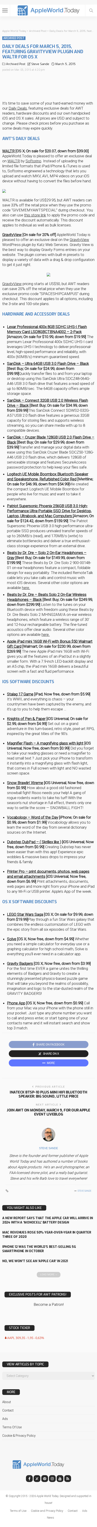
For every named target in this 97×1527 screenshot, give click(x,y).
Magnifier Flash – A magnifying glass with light (45, 743)
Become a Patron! (49, 1304)
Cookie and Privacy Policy (47, 1510)
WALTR (8, 151)
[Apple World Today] (48, 10)
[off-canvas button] (5, 10)
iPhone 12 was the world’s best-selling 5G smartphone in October (39, 1249)
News (50, 1517)
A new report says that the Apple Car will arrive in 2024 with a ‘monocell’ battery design (47, 1220)
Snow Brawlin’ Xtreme (25, 782)
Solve (11, 939)
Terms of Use (12, 1427)
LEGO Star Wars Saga (25, 914)
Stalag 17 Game (20, 694)
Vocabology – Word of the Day (32, 817)
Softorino (33, 161)
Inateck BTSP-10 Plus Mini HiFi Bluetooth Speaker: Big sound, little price (48, 1094)
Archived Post (13, 38)
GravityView (12, 234)
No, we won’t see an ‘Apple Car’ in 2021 (35, 1261)
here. (26, 587)
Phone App (16, 1003)
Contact (8, 1410)
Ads (5, 1419)
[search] (91, 10)
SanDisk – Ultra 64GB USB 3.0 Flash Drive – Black (48, 363)
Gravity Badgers (20, 963)
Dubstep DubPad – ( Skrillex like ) (34, 842)
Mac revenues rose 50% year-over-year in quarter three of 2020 (46, 1234)
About (6, 1402)
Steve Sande (40, 64)
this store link (35, 215)
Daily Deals (18, 108)
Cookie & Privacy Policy (19, 1435)
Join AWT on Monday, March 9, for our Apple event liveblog (48, 1112)
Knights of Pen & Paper (26, 718)
